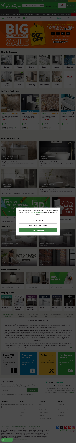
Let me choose (38, 220)
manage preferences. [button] (36, 212)
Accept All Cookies (38, 230)
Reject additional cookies (38, 225)
